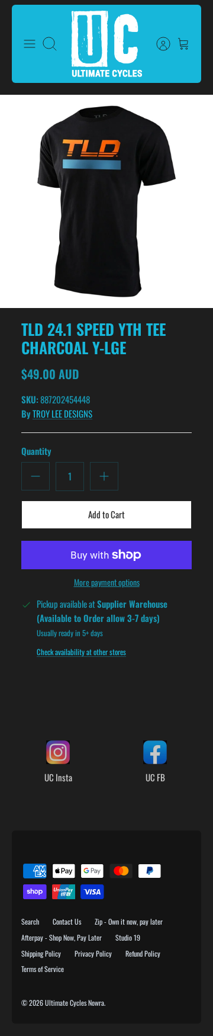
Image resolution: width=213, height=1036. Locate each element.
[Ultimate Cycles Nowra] (106, 44)
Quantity (36, 451)
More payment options (107, 583)
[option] (106, 201)
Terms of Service (42, 969)
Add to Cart (106, 514)
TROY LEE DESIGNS (62, 413)
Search (30, 921)
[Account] (157, 44)
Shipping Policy (41, 953)
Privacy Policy (93, 953)
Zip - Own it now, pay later (129, 921)
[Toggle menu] (30, 44)
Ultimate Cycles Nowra (74, 1002)
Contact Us (67, 921)
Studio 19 (127, 937)
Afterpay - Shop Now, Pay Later (61, 937)
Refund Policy (142, 953)
